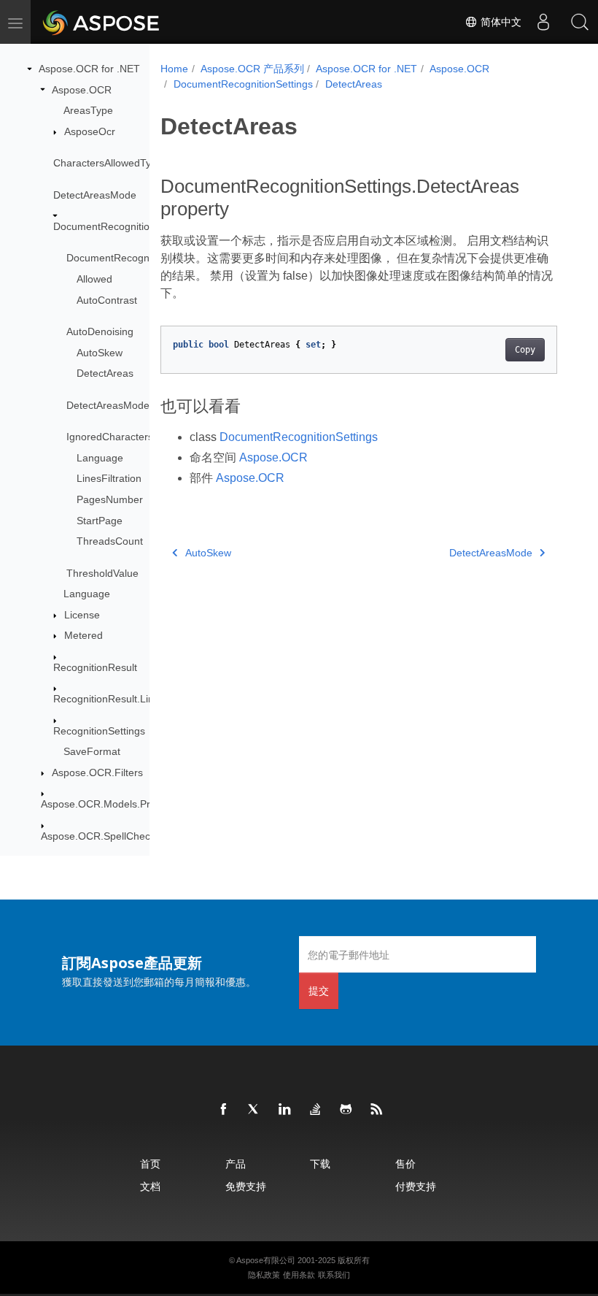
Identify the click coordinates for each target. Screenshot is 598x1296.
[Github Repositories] (346, 1109)
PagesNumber (110, 499)
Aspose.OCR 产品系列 (252, 68)
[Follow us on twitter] (254, 1109)
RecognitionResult (95, 667)
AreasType (88, 110)
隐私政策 (264, 1274)
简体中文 (499, 22)
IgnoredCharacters (109, 436)
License (82, 615)
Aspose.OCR (82, 90)
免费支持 (245, 1186)
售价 (405, 1163)
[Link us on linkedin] (285, 1109)
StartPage (100, 520)
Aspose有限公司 (265, 1260)
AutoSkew (100, 352)
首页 (150, 1163)
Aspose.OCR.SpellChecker (103, 836)
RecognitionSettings (99, 731)
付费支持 (415, 1186)
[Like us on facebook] (223, 1109)
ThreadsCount (110, 541)
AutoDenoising (99, 331)
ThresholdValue (102, 573)
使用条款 (299, 1274)
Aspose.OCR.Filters (97, 772)
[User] (543, 22)
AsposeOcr (89, 131)
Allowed (94, 279)
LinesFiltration (109, 478)
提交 (318, 990)
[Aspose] (102, 22)
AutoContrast (107, 300)
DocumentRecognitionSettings (123, 226)
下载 (320, 1163)
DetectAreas (105, 373)
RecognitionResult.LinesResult (123, 699)
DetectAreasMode (94, 195)
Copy (525, 350)
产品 (235, 1163)
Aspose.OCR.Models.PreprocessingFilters (138, 804)
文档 (150, 1186)
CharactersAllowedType (108, 163)
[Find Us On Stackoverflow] (315, 1109)
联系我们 (334, 1274)
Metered (83, 635)
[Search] (580, 22)
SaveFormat (91, 751)
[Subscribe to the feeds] (377, 1109)
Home (174, 68)
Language (100, 458)
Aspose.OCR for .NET (89, 68)
